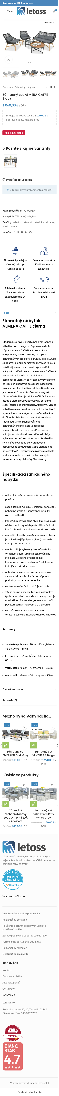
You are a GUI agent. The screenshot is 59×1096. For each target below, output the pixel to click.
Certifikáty (8, 988)
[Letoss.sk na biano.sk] (29, 1056)
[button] (5, 42)
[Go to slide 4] (28, 62)
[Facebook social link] (14, 232)
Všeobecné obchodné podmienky (21, 913)
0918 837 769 (29, 1013)
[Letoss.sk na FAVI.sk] (29, 1033)
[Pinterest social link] (22, 232)
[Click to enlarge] (8, 59)
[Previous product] (47, 87)
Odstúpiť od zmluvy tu (15, 953)
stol (32, 222)
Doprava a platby (12, 976)
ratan (26, 222)
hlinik (5, 226)
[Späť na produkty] (51, 87)
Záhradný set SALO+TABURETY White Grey (43, 814)
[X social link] (18, 232)
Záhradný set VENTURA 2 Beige (43, 753)
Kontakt (7, 970)
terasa (13, 226)
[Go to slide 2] (21, 62)
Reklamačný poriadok (14, 919)
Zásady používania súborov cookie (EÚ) (24, 935)
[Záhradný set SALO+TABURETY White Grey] (43, 794)
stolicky (39, 222)
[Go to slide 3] (24, 62)
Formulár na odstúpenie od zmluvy (21, 941)
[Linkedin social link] (26, 232)
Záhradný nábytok (24, 87)
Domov (6, 87)
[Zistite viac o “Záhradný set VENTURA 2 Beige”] (33, 745)
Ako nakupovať (11, 982)
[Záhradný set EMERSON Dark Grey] (15, 735)
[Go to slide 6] (34, 62)
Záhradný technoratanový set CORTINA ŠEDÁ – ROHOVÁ (16, 816)
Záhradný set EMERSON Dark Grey (16, 753)
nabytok (17, 222)
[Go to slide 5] (31, 62)
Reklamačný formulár (14, 947)
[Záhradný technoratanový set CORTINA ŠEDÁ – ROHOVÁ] (15, 794)
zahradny (50, 222)
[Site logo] (31, 11)
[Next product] (55, 87)
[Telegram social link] (30, 232)
